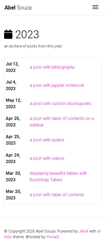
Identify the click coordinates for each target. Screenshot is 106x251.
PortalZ (52, 237)
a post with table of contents (57, 194)
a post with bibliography (52, 67)
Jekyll (83, 231)
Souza (18, 7)
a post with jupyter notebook (57, 85)
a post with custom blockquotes (60, 103)
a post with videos (47, 158)
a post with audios (47, 139)
